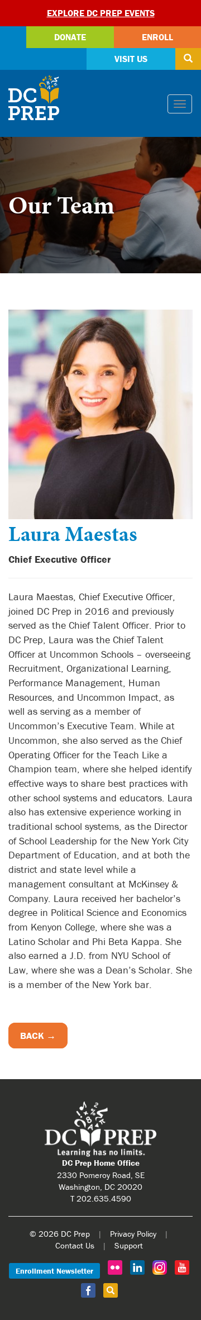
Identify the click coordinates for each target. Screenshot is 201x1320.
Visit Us (130, 58)
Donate (70, 36)
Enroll (157, 36)
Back (32, 1035)
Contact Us (74, 1245)
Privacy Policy (133, 1233)
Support (128, 1245)
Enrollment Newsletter (54, 1271)
